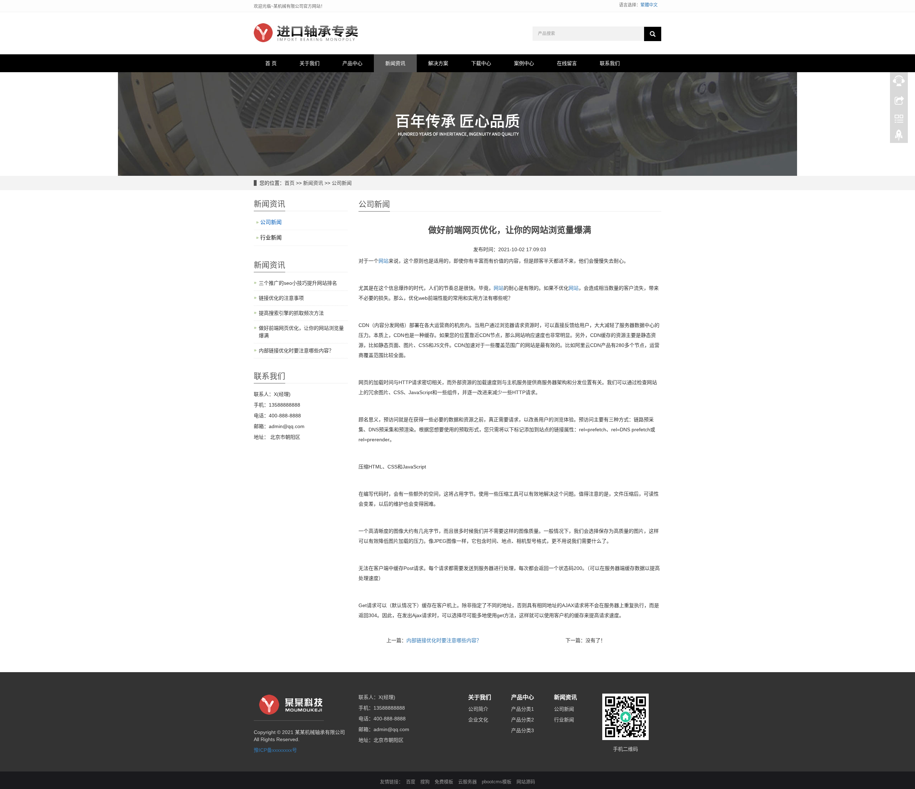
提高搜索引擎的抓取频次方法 (291, 313)
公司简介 (478, 709)
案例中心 (524, 63)
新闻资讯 (395, 63)
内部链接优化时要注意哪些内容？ (443, 640)
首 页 (271, 63)
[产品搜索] (652, 34)
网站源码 (525, 781)
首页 (290, 183)
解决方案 (438, 63)
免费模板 (444, 781)
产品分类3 (522, 730)
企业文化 (478, 720)
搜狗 (425, 781)
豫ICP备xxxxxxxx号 (275, 750)
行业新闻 (271, 237)
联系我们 (610, 63)
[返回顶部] (899, 137)
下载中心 (481, 63)
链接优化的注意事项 (281, 298)
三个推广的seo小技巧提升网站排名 (298, 283)
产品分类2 (522, 720)
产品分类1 (522, 709)
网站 (384, 261)
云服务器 (467, 781)
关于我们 (310, 63)
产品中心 (352, 63)
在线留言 (567, 63)
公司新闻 (342, 183)
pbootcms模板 (496, 781)
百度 (410, 781)
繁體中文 (649, 5)
